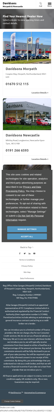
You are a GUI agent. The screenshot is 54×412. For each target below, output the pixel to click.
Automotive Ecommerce (35, 392)
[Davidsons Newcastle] (27, 114)
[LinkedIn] (29, 253)
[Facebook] (19, 253)
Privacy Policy (27, 266)
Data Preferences (27, 278)
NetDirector (15, 392)
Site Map (27, 272)
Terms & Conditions (27, 260)
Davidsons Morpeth (21, 69)
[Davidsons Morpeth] (27, 48)
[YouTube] (34, 253)
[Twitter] (24, 253)
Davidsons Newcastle (23, 135)
